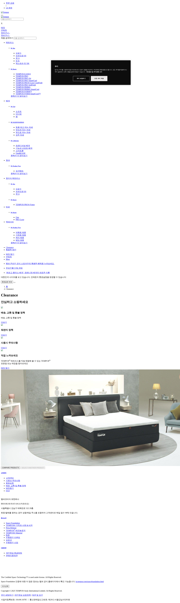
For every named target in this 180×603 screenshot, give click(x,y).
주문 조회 (10, 3)
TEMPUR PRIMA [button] (23, 87)
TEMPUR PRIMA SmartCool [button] (27, 89)
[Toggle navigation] (2, 15)
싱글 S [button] (18, 53)
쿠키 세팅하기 (7, 595)
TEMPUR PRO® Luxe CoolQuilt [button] (29, 83)
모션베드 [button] (20, 171)
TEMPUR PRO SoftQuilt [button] (26, 85)
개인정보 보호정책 (23, 595)
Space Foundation (13, 523)
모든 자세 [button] (20, 135)
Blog (8, 259)
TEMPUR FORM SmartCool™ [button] (28, 94)
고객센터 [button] (3, 473)
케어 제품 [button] (20, 238)
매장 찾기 (10, 254)
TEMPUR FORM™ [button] (24, 92)
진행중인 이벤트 (13, 537)
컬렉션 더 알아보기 (19, 96)
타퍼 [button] (8, 207)
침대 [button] (8, 160)
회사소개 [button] (3, 518)
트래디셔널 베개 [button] (23, 146)
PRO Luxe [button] (20, 219)
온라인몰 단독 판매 (14, 268)
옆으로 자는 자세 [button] (23, 132)
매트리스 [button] (10, 42)
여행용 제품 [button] (21, 232)
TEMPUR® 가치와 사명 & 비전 (19, 525)
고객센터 (10, 478)
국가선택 (5, 586)
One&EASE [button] (20, 153)
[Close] (14, 282)
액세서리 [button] (10, 222)
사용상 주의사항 (13, 481)
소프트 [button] (19, 111)
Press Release (11, 528)
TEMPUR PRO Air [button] (23, 78)
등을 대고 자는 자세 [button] (24, 127)
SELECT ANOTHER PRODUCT (33, 468)
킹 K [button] (18, 61)
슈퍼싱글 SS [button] (21, 56)
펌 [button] (17, 117)
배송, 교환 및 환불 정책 (16, 486)
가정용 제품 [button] (21, 235)
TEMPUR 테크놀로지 (15, 530)
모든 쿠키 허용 (99, 78)
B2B (8, 535)
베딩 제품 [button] (20, 240)
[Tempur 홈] (5, 12)
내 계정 (9, 8)
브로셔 (9, 540)
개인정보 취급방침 (14, 553)
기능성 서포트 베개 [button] (24, 148)
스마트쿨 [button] (20, 151)
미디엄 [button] (19, 114)
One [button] (17, 217)
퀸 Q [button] (18, 58)
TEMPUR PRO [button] (22, 76)
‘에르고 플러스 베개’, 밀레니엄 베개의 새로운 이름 (28, 273)
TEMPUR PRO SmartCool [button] (26, 81)
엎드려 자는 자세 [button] (23, 130)
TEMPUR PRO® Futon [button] (25, 205)
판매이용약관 (12, 556)
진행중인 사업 (12, 543)
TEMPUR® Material (14, 533)
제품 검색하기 (7, 38)
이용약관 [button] (3, 548)
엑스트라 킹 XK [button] (22, 63)
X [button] (1, 23)
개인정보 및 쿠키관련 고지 (94, 72)
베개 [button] (8, 101)
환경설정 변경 (7, 282)
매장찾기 (10, 488)
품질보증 (10, 483)
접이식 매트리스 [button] (13, 178)
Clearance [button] (10, 247)
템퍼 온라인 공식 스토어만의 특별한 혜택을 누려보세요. (30, 264)
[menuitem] (97, 53)
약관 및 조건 (37, 595)
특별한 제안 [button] (11, 250)
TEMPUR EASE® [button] (23, 74)
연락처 (9, 257)
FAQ (8, 491)
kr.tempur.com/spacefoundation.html (90, 581)
